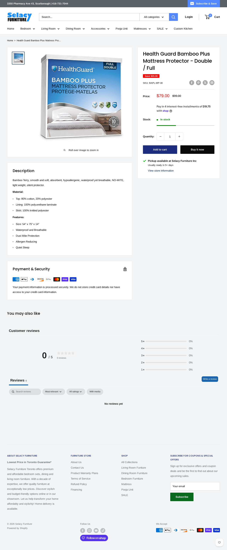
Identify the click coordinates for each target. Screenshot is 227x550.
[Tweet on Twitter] (205, 82)
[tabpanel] (113, 415)
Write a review (210, 379)
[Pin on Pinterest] (198, 82)
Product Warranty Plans (84, 473)
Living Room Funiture (133, 467)
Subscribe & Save (206, 3)
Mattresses (140, 28)
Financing (76, 489)
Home (10, 28)
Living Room (48, 28)
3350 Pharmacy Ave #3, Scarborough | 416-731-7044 (37, 3)
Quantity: (148, 136)
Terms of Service (80, 478)
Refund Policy (79, 484)
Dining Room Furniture (134, 473)
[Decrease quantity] (160, 136)
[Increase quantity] (179, 136)
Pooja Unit (122, 28)
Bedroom (25, 28)
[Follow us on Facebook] (82, 530)
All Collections (129, 462)
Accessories (98, 28)
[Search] (173, 17)
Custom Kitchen (183, 28)
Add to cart (160, 149)
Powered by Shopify (17, 528)
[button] (167, 341)
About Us (76, 462)
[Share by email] (211, 82)
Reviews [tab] (18, 380)
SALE (160, 28)
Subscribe (182, 496)
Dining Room (73, 28)
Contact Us (77, 467)
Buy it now (197, 149)
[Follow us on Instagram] (89, 530)
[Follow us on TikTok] (102, 530)
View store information (161, 170)
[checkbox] (95, 392)
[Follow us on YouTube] (96, 530)
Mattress (126, 484)
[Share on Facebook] (191, 82)
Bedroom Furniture (132, 478)
